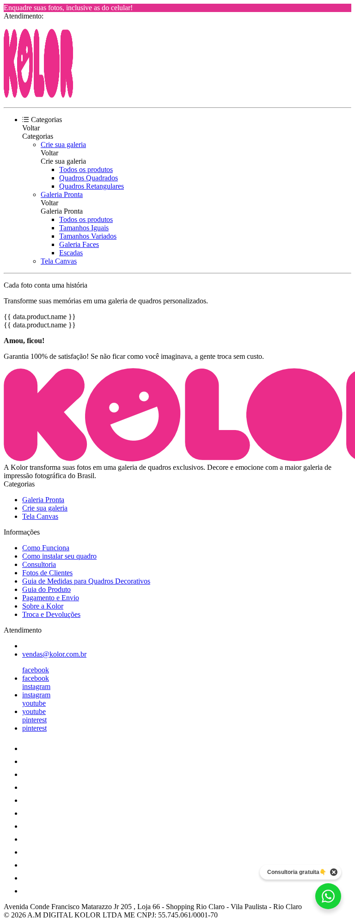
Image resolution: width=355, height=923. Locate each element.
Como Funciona (45, 548)
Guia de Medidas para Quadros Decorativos (86, 581)
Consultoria (39, 564)
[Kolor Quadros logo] (38, 95)
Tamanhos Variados (87, 236)
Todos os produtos (86, 169)
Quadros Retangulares (91, 186)
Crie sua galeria (63, 144)
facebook (35, 670)
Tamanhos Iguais (84, 228)
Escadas (71, 253)
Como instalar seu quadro (59, 556)
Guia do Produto (46, 589)
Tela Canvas (59, 261)
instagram (36, 686)
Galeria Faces (79, 244)
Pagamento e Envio (50, 598)
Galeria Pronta (62, 194)
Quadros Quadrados (88, 178)
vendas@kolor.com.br (54, 654)
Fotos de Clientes (47, 573)
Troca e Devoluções (51, 614)
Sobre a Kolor (42, 606)
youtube (34, 703)
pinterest (34, 720)
